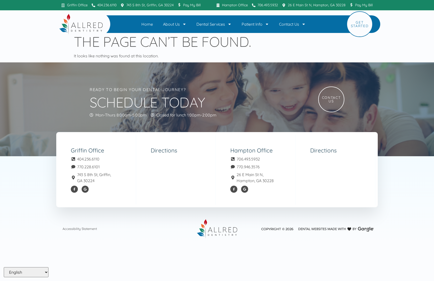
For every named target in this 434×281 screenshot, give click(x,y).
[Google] (85, 189)
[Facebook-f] (74, 189)
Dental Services (210, 24)
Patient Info (252, 24)
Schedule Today (147, 102)
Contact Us (289, 24)
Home (147, 24)
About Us (171, 24)
